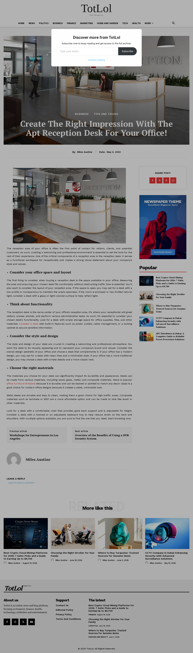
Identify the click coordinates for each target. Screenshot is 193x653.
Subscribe (127, 51)
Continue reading (96, 60)
